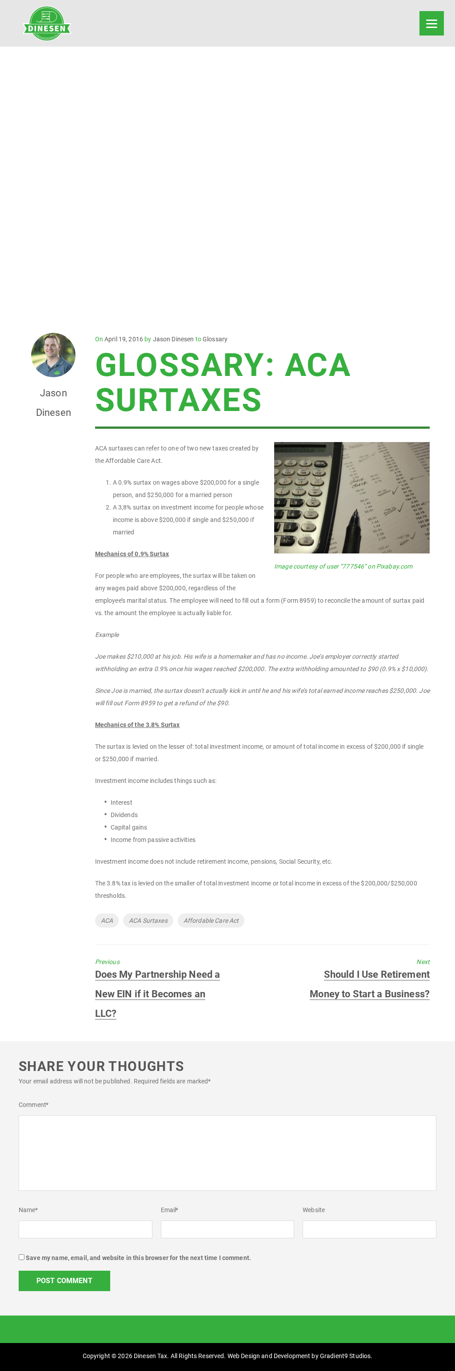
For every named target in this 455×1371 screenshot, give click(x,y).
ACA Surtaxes (148, 920)
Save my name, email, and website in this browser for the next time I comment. (138, 1257)
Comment (33, 1104)
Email (170, 1209)
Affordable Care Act (211, 920)
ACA (107, 920)
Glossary (215, 339)
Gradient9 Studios (345, 1355)
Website (314, 1209)
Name (28, 1209)
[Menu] (431, 23)
